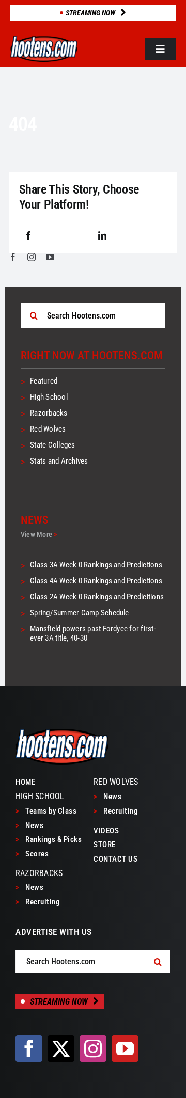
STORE (105, 844)
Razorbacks (48, 413)
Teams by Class (46, 811)
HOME (25, 782)
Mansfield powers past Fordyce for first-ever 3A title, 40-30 (93, 633)
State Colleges (52, 445)
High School (49, 397)
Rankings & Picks (49, 839)
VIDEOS (106, 830)
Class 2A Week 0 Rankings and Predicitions (97, 596)
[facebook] (13, 257)
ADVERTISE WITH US (54, 932)
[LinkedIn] (102, 236)
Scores (32, 853)
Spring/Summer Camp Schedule (79, 612)
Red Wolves (48, 429)
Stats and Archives (59, 461)
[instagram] (31, 257)
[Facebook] (28, 236)
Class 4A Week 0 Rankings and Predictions (96, 580)
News (29, 825)
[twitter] (61, 1048)
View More (39, 534)
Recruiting (37, 901)
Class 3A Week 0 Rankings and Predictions (96, 564)
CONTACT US (115, 859)
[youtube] (50, 257)
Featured (43, 381)
